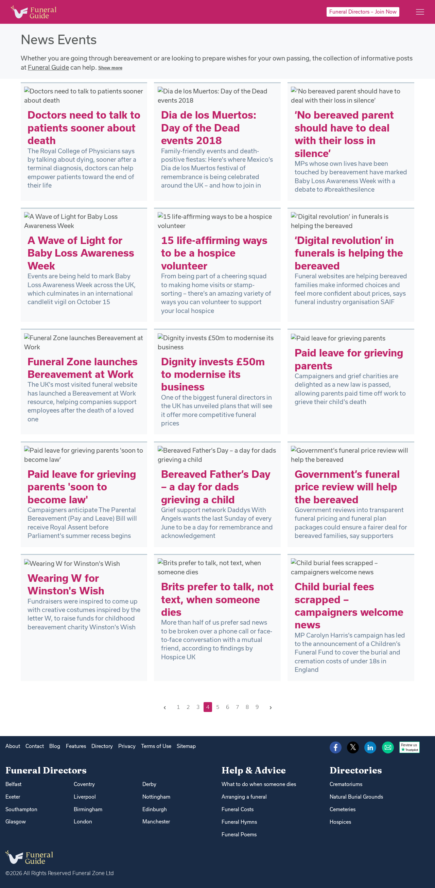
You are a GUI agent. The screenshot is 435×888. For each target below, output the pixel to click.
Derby (149, 784)
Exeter (12, 797)
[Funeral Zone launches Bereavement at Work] (84, 341)
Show (110, 68)
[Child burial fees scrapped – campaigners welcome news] (351, 567)
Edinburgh (154, 809)
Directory (102, 746)
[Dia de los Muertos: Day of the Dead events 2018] (218, 95)
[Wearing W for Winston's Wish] (72, 563)
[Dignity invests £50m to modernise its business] (218, 341)
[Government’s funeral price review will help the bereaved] (351, 454)
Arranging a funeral (244, 797)
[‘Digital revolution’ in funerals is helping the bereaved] (351, 220)
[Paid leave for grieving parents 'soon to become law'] (84, 454)
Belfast (13, 784)
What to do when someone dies (259, 784)
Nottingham (156, 797)
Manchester (156, 821)
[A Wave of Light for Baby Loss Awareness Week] (84, 220)
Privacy (127, 746)
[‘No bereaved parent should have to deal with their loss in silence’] (351, 95)
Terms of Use (156, 746)
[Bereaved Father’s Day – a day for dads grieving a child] (218, 454)
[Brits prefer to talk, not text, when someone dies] (218, 567)
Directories (356, 770)
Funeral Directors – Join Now (363, 12)
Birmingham (88, 809)
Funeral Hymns (239, 822)
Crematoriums (346, 784)
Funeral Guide (48, 67)
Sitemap (186, 746)
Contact (34, 746)
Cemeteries (342, 809)
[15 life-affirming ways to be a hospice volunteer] (218, 220)
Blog (54, 746)
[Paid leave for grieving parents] (338, 338)
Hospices (340, 822)
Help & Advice (254, 770)
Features (76, 746)
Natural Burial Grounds (356, 797)
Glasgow (15, 821)
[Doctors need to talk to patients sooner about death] (84, 95)
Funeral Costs (238, 809)
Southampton (21, 809)
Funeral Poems (239, 834)
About (12, 746)
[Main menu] (420, 12)
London (83, 821)
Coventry (84, 784)
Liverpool (85, 797)
